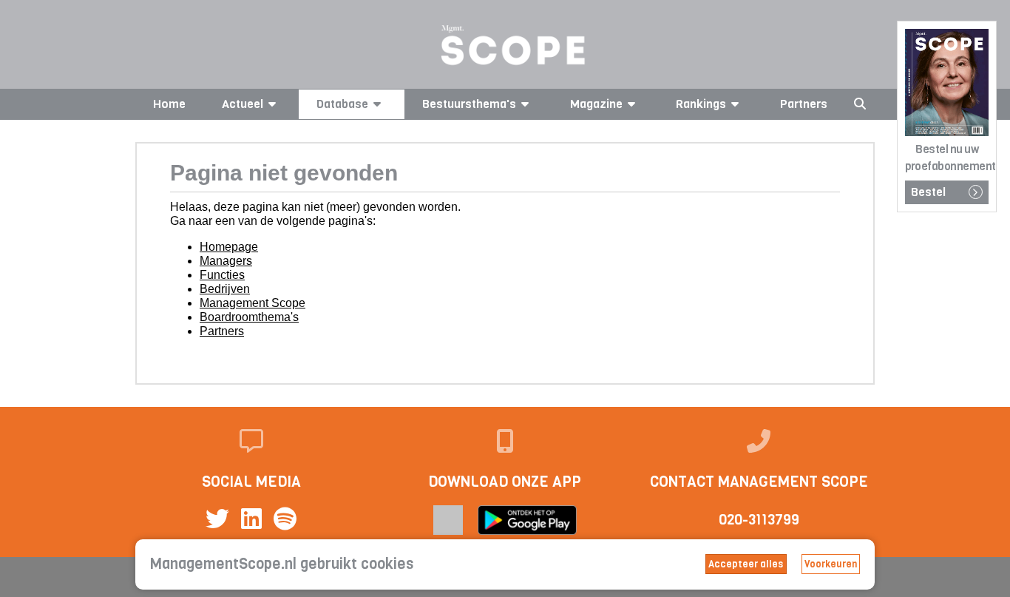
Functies (222, 275)
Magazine (596, 104)
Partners (803, 104)
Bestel (928, 192)
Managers (226, 260)
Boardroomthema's (249, 317)
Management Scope (252, 303)
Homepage (229, 246)
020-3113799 (759, 519)
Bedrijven (225, 289)
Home (169, 104)
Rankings (701, 104)
